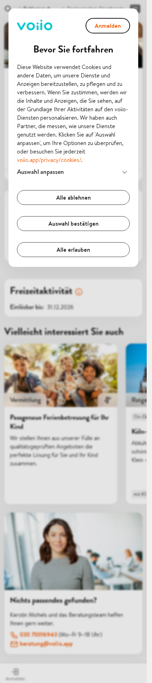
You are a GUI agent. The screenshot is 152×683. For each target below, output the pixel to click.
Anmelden (108, 26)
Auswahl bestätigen (73, 223)
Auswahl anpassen (40, 171)
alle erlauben (73, 249)
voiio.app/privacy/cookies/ (49, 160)
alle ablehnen (73, 197)
